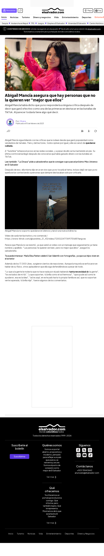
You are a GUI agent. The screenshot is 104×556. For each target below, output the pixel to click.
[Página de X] (84, 451)
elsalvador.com (94, 29)
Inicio (4, 17)
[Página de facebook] (78, 451)
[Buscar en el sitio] (20, 10)
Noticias (14, 17)
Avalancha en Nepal (19, 23)
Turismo (26, 17)
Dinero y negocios (42, 17)
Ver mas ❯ (51, 476)
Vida (56, 17)
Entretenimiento (70, 17)
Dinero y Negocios (86, 533)
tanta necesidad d (78, 271)
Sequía (5, 23)
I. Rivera (22, 121)
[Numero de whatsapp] (78, 456)
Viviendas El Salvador (77, 23)
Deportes (86, 17)
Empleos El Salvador (56, 23)
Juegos (41, 23)
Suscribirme (19, 456)
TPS (32, 23)
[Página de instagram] (90, 451)
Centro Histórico (96, 23)
